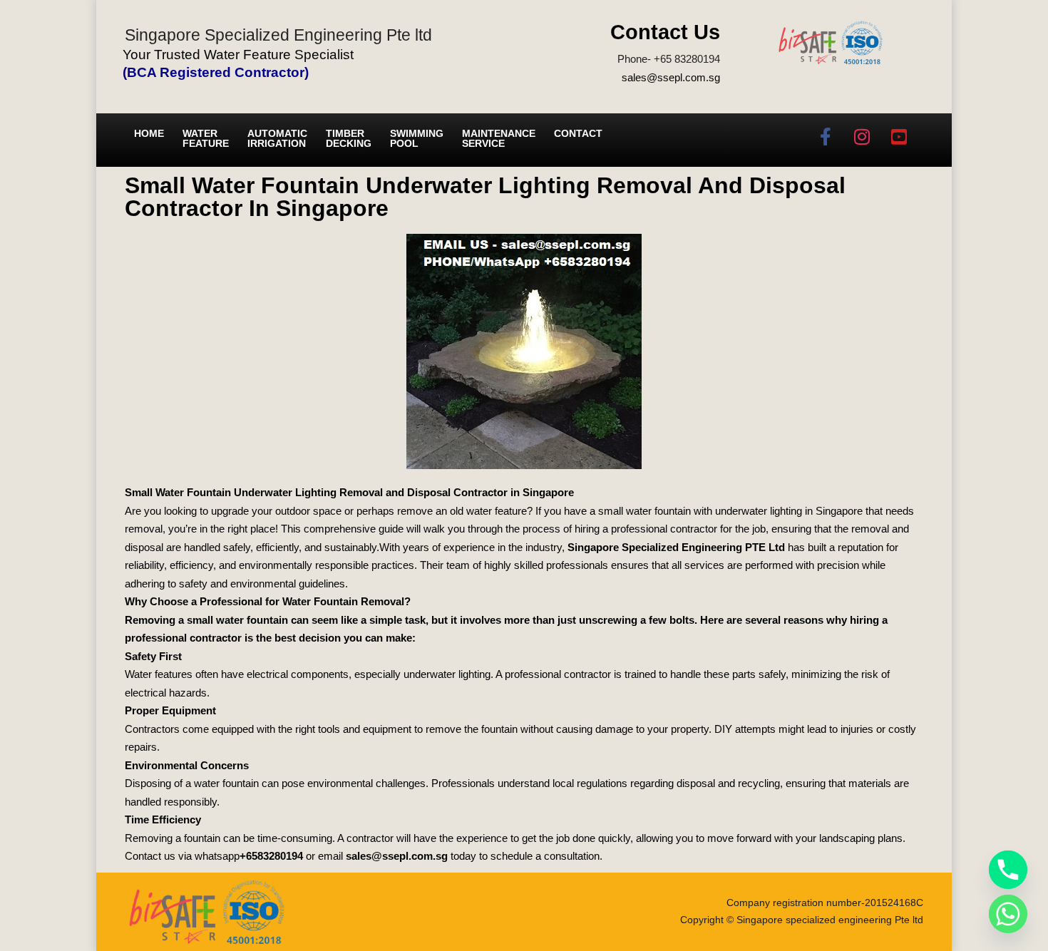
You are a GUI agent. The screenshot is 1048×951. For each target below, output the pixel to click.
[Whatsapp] (1008, 914)
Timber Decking (348, 138)
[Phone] (1008, 869)
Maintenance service (498, 138)
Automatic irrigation (277, 138)
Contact (578, 133)
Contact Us (665, 32)
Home (149, 133)
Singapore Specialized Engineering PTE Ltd (676, 547)
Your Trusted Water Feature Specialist (238, 54)
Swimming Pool (416, 138)
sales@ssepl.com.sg (671, 77)
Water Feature (206, 138)
